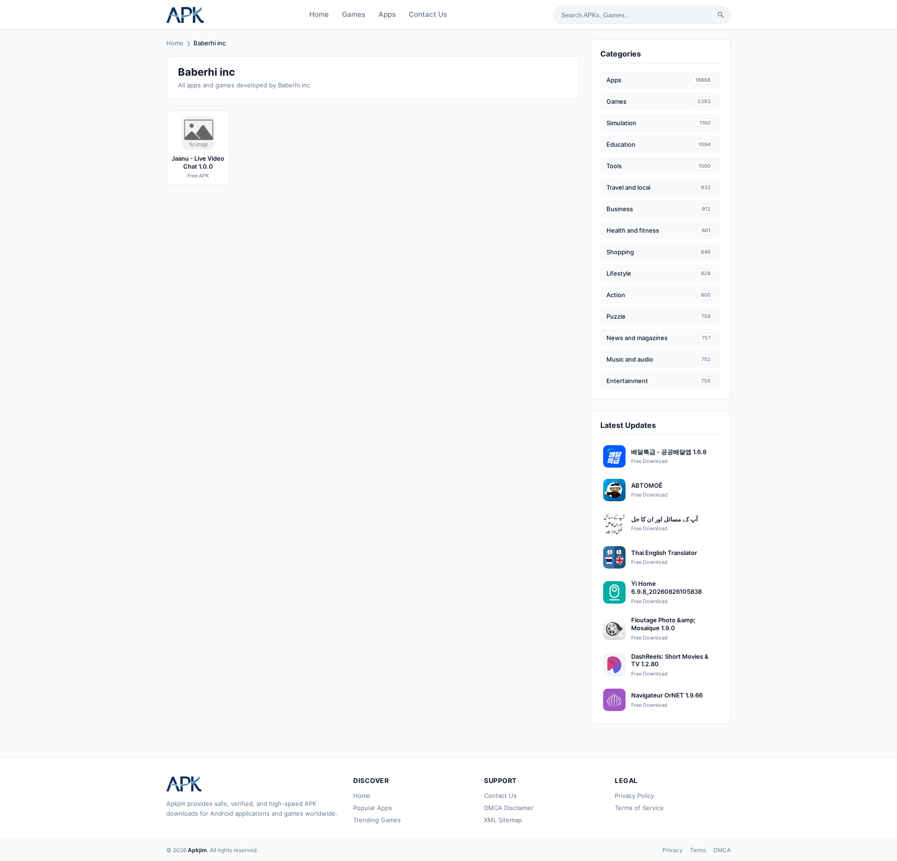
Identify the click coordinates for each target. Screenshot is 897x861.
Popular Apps (372, 807)
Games (353, 14)
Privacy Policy (634, 795)
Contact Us (428, 14)
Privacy (672, 850)
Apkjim (197, 850)
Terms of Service (639, 807)
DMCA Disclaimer (509, 807)
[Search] (721, 15)
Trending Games (377, 820)
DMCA (722, 850)
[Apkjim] (185, 15)
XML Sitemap (503, 820)
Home (319, 14)
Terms (698, 850)
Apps (387, 14)
